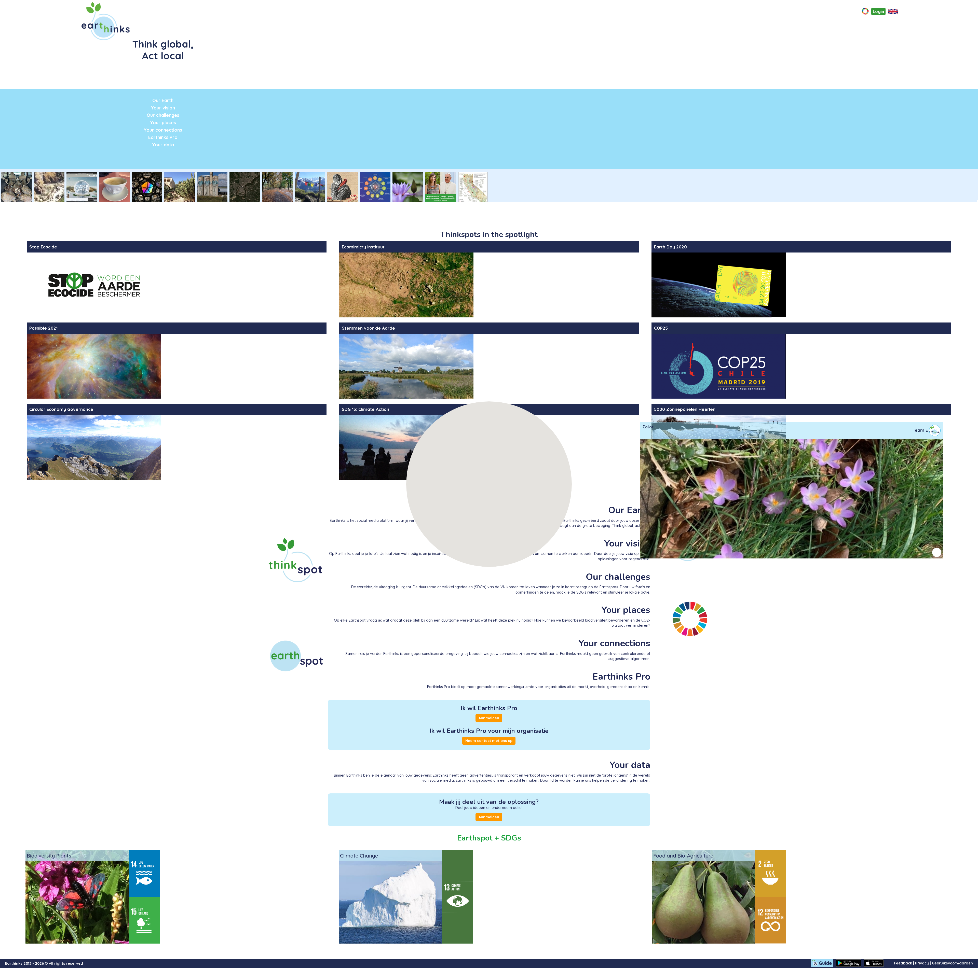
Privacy (922, 963)
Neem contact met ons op (488, 740)
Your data (163, 144)
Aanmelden (489, 718)
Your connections (163, 130)
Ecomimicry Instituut (363, 246)
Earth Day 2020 (670, 246)
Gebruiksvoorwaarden (952, 963)
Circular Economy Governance (61, 409)
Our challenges (163, 115)
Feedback (903, 963)
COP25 (661, 328)
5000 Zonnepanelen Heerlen (684, 409)
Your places (163, 122)
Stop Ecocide (43, 246)
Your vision (163, 107)
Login (878, 11)
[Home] (107, 21)
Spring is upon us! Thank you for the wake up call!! (687, 444)
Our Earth (162, 100)
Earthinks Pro (163, 137)
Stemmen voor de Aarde (368, 328)
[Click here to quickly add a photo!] (865, 11)
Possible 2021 (43, 328)
